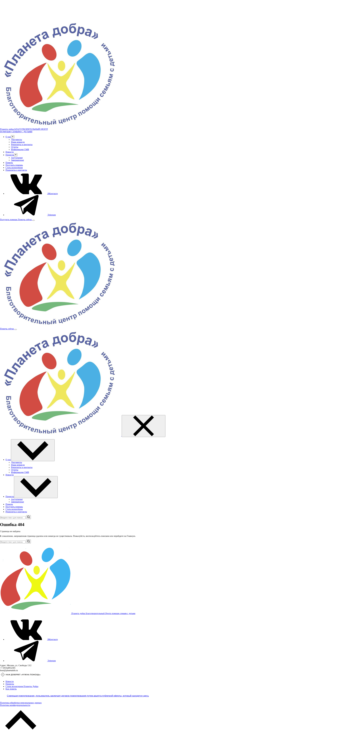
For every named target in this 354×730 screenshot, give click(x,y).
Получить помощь (14, 165)
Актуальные (17, 157)
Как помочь (11, 689)
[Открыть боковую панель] (33, 220)
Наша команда (18, 142)
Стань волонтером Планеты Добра (22, 686)
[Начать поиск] (28, 517)
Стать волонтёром (14, 167)
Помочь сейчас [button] (25, 219)
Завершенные (17, 160)
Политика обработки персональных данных (21, 703)
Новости (10, 152)
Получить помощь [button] (9, 219)
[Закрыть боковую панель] (143, 426)
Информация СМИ (20, 149)
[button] (12, 136)
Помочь (9, 162)
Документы (16, 139)
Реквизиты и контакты (21, 144)
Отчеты (14, 147)
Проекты (10, 684)
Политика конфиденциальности (15, 705)
